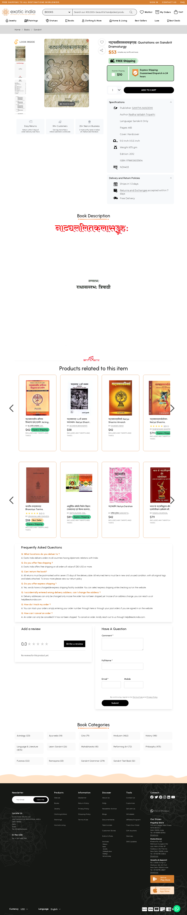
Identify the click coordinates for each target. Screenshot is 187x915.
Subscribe (40, 800)
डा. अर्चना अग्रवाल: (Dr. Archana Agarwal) (34, 427)
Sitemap (129, 836)
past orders (115, 608)
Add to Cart (148, 90)
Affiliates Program (133, 820)
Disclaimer (82, 798)
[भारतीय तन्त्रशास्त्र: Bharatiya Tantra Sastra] (37, 502)
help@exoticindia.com (31, 599)
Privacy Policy (152, 697)
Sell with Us (130, 809)
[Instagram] (164, 798)
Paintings (58, 820)
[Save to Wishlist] (101, 43)
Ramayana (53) (56, 761)
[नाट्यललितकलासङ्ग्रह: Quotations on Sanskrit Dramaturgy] (20, 54)
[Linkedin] (168, 798)
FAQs (104, 803)
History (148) (151, 735)
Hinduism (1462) (120, 735)
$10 (119, 74)
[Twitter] (156, 798)
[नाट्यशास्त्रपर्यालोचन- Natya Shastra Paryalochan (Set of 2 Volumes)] (162, 414)
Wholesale (130, 814)
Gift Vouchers (131, 831)
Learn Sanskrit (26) (58, 746)
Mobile (127, 679)
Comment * (107, 635)
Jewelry (57, 809)
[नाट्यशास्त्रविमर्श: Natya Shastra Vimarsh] (120, 414)
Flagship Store (157, 823)
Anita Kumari (75, 513)
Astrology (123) (23, 735)
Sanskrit (37, 29)
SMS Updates (131, 841)
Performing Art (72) (122, 746)
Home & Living (60, 825)
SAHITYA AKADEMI (142, 108)
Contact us (169, 2)
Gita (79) (85, 735)
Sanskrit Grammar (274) (93, 761)
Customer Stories (109, 831)
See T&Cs (36, 132)
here (92, 608)
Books (27, 29)
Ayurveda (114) (55, 735)
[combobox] (100, 12)
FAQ (182, 2)
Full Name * (107, 660)
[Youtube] (173, 798)
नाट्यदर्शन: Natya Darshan (120, 506)
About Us (106, 798)
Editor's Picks (107, 836)
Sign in (154, 2)
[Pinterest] (160, 798)
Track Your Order (132, 825)
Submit (115, 703)
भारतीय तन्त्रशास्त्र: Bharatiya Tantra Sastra (34, 509)
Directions (154, 835)
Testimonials (107, 825)
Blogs (104, 814)
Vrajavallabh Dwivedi (38, 516)
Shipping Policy (84, 814)
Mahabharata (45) (89, 746)
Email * (105, 679)
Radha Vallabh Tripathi (142, 114)
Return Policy (83, 803)
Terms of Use (138, 697)
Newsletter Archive (109, 809)
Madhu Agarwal (160, 513)
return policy (76, 578)
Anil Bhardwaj (76, 514)
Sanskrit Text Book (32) (124, 761)
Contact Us (130, 798)
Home (17, 29)
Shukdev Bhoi (117, 426)
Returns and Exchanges (133, 190)
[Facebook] (152, 798)
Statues (57, 798)
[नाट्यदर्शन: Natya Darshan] (120, 502)
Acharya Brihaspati (78, 426)
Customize (130, 803)
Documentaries (108, 820)
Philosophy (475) (153, 746)
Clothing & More (60, 814)
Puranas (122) (23, 761)
